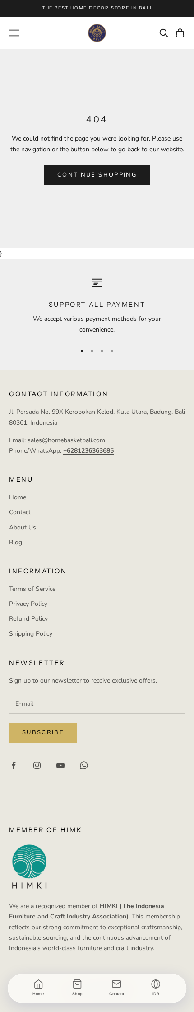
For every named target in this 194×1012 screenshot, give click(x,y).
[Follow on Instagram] (37, 765)
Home (17, 497)
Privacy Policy (28, 604)
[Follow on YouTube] (60, 765)
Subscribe (43, 732)
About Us (22, 527)
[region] (97, 306)
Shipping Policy (30, 633)
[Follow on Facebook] (13, 765)
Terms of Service (32, 589)
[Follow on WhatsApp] (83, 765)
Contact (20, 512)
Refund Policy (28, 618)
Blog (15, 542)
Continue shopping (97, 175)
